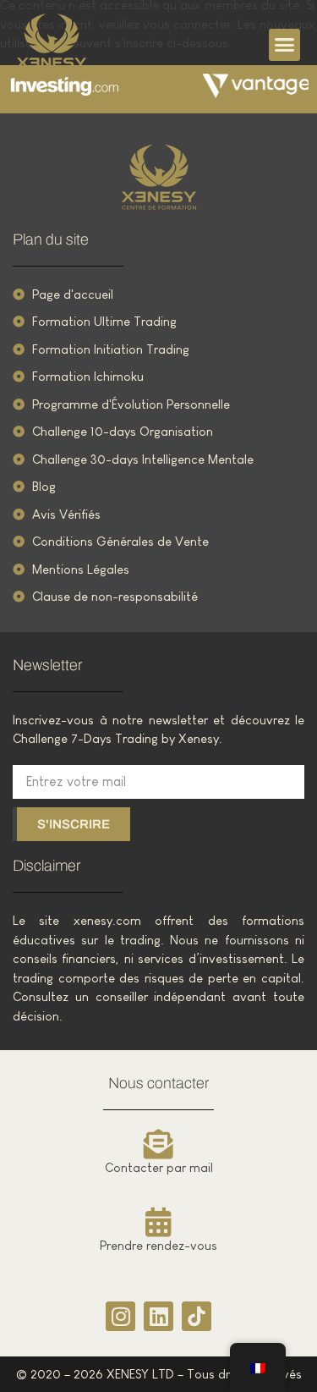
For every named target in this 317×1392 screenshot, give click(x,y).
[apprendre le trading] (159, 177)
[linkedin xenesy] (158, 1316)
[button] (285, 45)
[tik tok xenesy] (196, 1316)
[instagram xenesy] (120, 1316)
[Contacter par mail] (158, 1143)
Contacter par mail (159, 1167)
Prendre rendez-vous (158, 1245)
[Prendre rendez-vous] (158, 1221)
